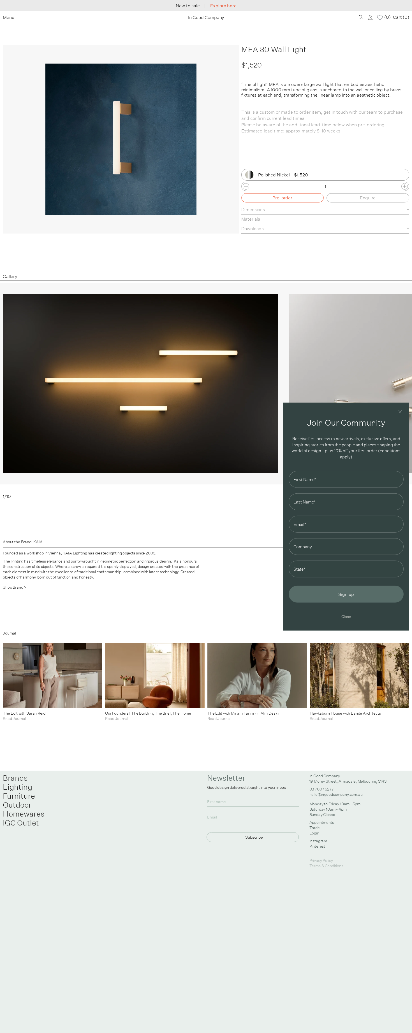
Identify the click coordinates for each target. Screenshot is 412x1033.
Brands (15, 778)
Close (346, 616)
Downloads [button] (252, 228)
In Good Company (206, 17)
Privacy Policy (321, 860)
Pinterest (317, 846)
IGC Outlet (21, 822)
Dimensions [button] (253, 209)
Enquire (368, 197)
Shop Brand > (14, 587)
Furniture (19, 796)
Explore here (223, 5)
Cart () (401, 17)
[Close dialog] (400, 411)
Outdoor (17, 805)
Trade (314, 827)
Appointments (321, 822)
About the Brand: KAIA (23, 541)
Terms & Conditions (326, 865)
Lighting (17, 787)
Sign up (346, 594)
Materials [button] (250, 219)
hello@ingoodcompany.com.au (336, 794)
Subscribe (254, 837)
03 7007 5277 (321, 789)
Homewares (24, 814)
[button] (391, 391)
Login (314, 833)
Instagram (318, 840)
